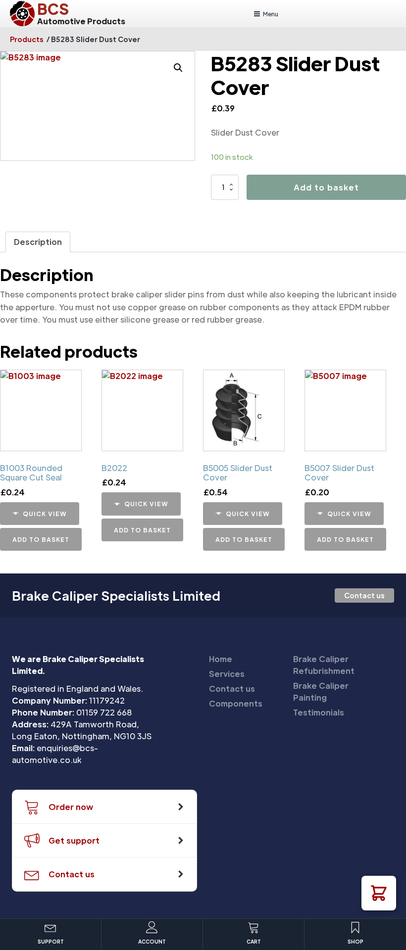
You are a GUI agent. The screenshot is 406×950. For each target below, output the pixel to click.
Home (220, 659)
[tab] (37, 242)
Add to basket (326, 187)
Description (38, 242)
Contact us (364, 595)
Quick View (45, 514)
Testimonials (318, 712)
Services (227, 673)
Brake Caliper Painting (321, 691)
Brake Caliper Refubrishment (324, 665)
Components (235, 703)
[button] (378, 893)
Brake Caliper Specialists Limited (116, 596)
